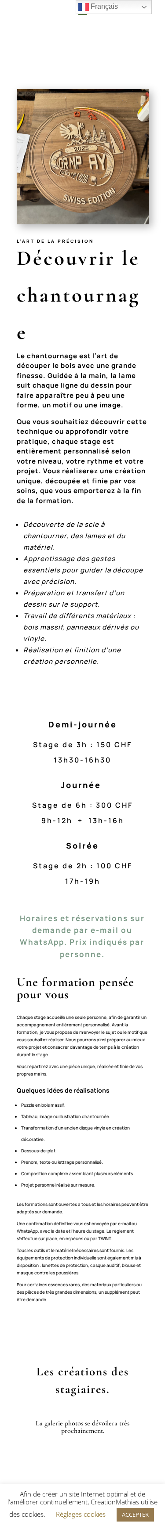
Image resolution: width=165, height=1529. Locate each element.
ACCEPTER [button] (135, 1514)
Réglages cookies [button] (81, 1514)
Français (103, 6)
